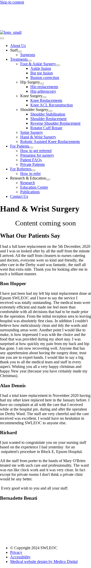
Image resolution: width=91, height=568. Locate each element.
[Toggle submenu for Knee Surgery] (44, 97)
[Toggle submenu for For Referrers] (33, 170)
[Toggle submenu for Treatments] (30, 60)
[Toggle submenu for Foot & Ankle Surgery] (58, 65)
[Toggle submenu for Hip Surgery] (42, 83)
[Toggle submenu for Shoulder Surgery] (50, 111)
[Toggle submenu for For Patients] (31, 147)
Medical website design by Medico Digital (44, 561)
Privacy (16, 552)
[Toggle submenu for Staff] (20, 51)
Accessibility (20, 557)
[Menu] (2, 38)
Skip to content (12, 2)
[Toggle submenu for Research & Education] (48, 179)
